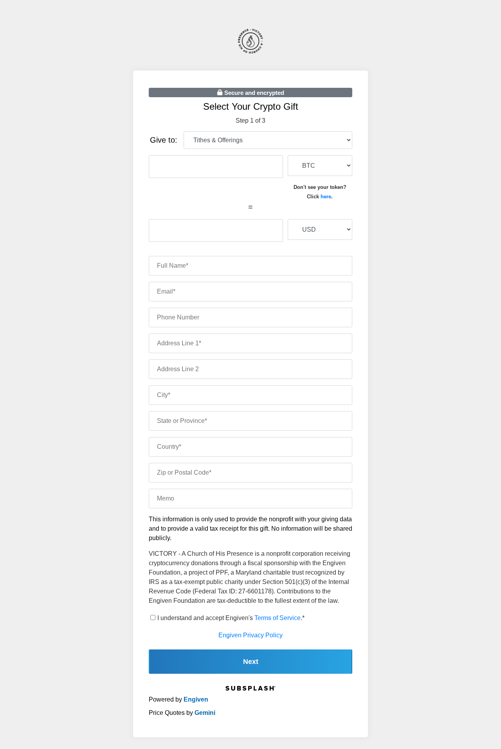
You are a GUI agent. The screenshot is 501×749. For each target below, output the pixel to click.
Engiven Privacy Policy (250, 635)
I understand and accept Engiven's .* (231, 618)
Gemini (205, 712)
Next (250, 662)
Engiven (196, 699)
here (326, 196)
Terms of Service (277, 618)
